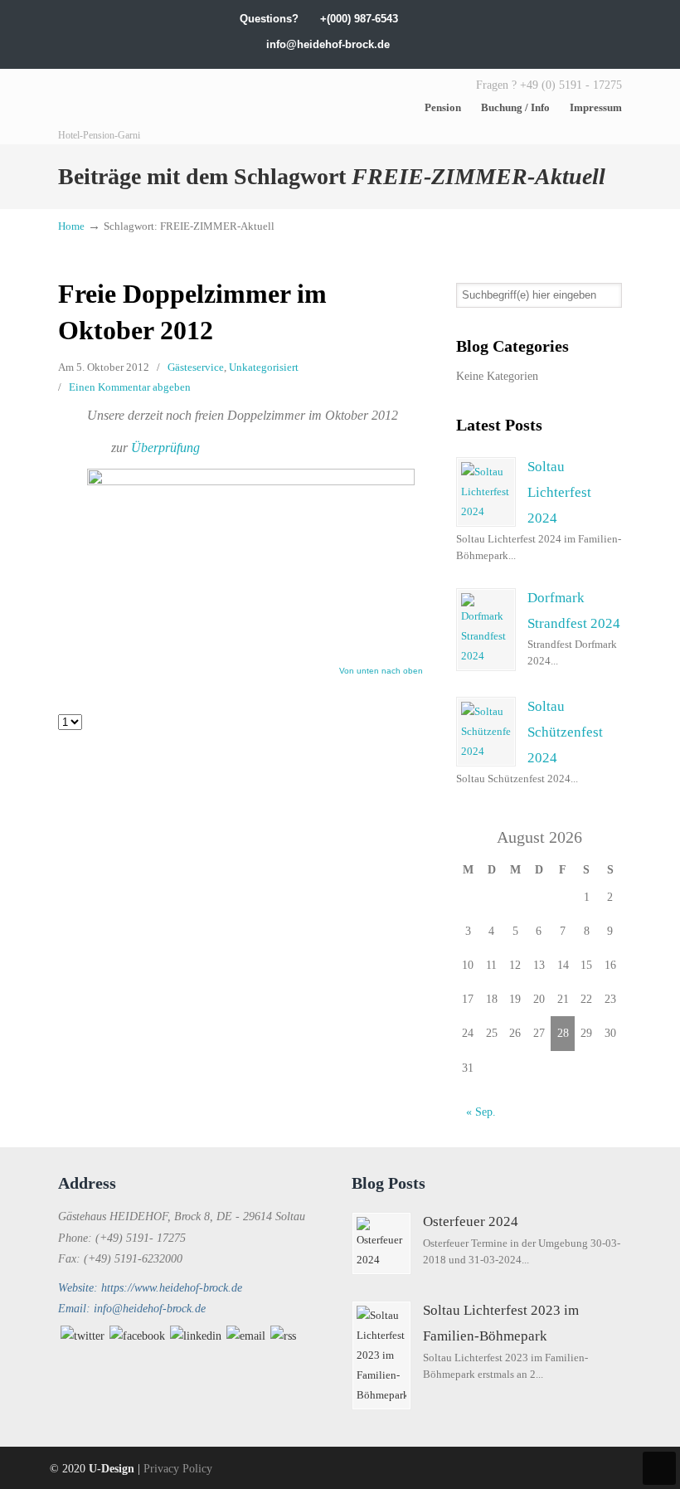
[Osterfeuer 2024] (381, 1243)
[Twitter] (478, 18)
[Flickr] (598, 18)
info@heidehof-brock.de (328, 44)
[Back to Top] (659, 1468)
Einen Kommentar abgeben (130, 387)
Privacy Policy (177, 1468)
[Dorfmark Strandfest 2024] (486, 629)
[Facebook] (495, 18)
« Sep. (481, 1112)
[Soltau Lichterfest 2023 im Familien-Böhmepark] (381, 1355)
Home (71, 226)
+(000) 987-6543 (359, 18)
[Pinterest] (615, 18)
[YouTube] (581, 18)
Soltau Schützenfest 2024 (565, 732)
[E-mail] (245, 1336)
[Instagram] (546, 18)
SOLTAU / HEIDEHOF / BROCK (182, 107)
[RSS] (283, 1336)
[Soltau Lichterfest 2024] (486, 492)
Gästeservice (196, 367)
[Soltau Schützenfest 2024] (486, 732)
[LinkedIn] (529, 18)
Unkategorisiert (264, 367)
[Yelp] (563, 18)
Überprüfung (165, 447)
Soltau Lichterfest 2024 (559, 492)
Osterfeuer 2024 (470, 1221)
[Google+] (512, 18)
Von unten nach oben (381, 671)
